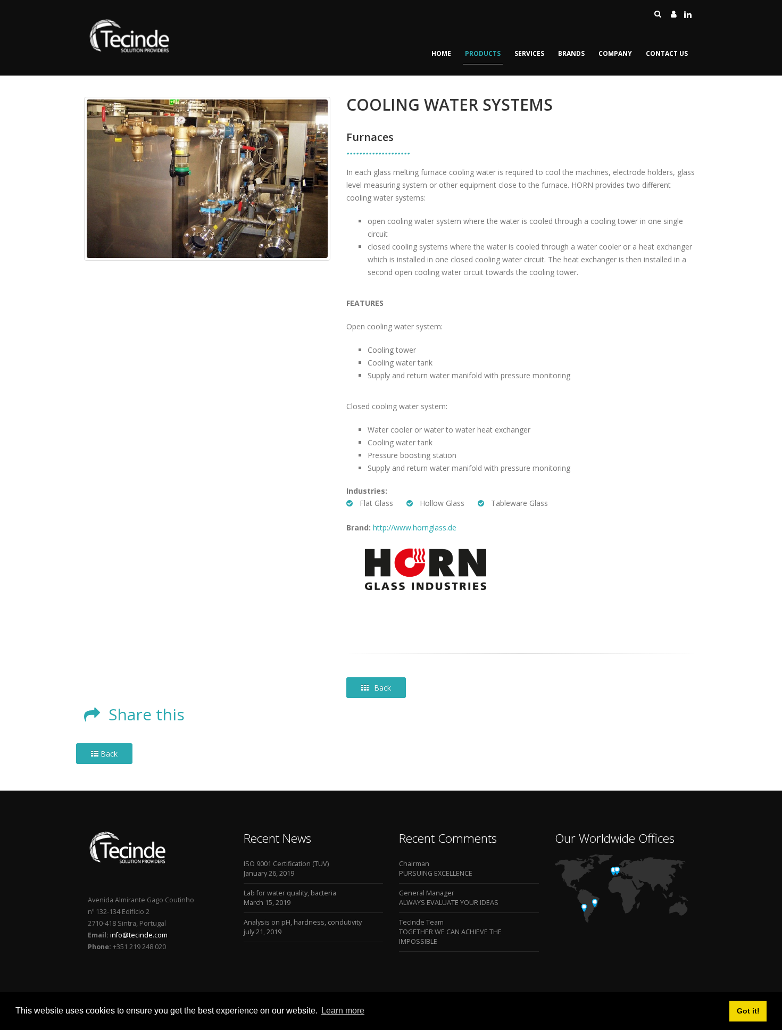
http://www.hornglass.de (414, 527)
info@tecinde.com (138, 935)
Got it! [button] (748, 1011)
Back (382, 688)
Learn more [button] (342, 1010)
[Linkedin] (687, 14)
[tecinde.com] (129, 51)
